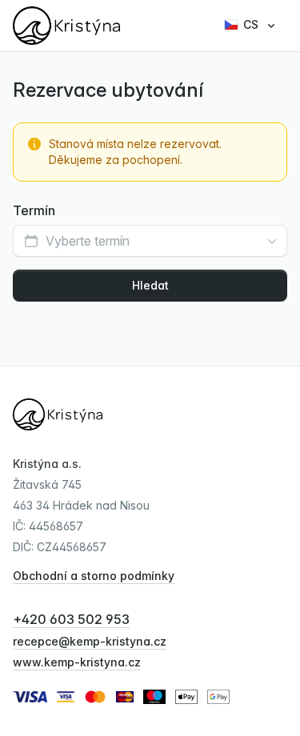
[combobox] (150, 241)
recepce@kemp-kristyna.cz (89, 641)
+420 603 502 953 (71, 619)
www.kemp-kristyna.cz (77, 662)
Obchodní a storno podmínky (93, 575)
